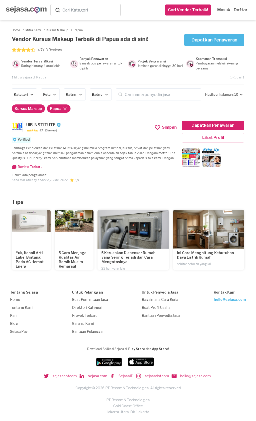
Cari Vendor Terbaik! (188, 9)
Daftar (241, 9)
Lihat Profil (213, 137)
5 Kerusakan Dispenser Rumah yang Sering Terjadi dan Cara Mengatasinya (129, 257)
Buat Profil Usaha (156, 307)
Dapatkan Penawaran (214, 39)
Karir (14, 315)
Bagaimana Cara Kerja (160, 299)
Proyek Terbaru (85, 315)
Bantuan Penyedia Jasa (161, 315)
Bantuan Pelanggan (88, 331)
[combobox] (90, 10)
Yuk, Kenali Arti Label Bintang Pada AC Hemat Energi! (30, 259)
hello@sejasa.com (230, 299)
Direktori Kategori (87, 307)
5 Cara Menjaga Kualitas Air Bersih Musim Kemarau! (72, 259)
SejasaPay (19, 331)
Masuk (223, 9)
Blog (14, 323)
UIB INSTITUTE (41, 124)
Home (15, 299)
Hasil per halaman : (219, 94)
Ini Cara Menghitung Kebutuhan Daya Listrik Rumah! (205, 255)
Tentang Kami (21, 307)
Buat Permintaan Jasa (90, 299)
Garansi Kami (83, 323)
